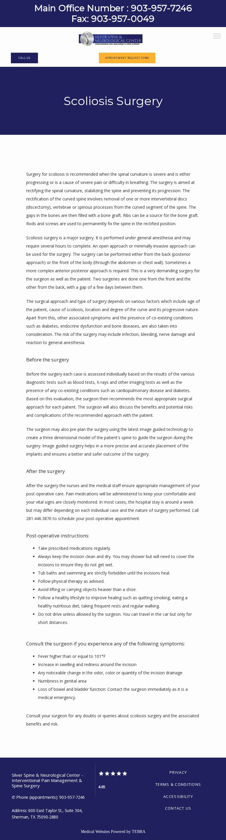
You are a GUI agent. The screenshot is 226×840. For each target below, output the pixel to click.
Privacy (178, 772)
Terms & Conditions (178, 784)
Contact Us (178, 808)
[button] (217, 36)
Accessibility (178, 796)
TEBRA (138, 831)
